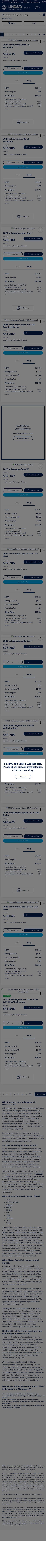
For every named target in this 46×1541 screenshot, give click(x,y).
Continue (23, 777)
